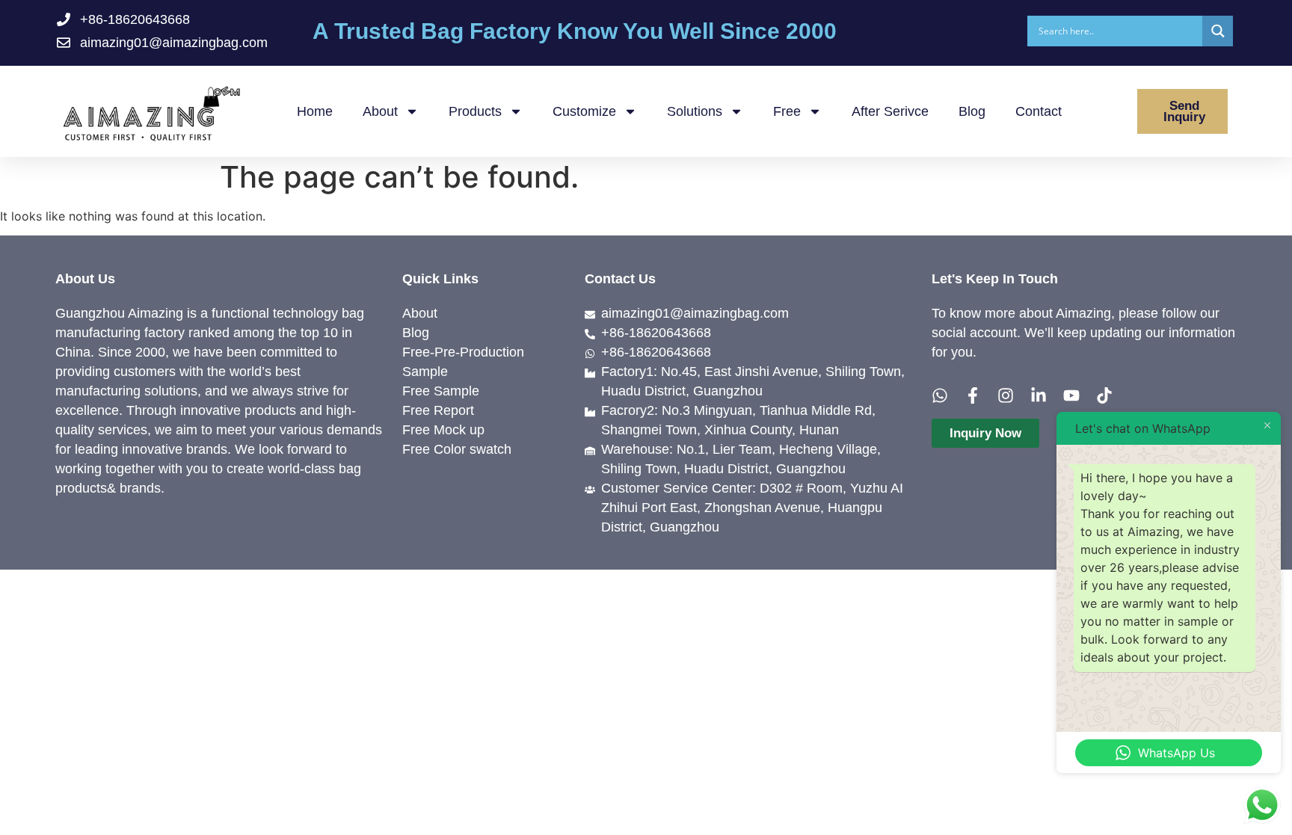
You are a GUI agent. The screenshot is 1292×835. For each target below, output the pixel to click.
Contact (1038, 111)
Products (475, 111)
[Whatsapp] (940, 395)
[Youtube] (1071, 395)
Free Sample (440, 390)
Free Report (438, 410)
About (380, 111)
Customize (584, 111)
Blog (972, 111)
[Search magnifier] (1217, 31)
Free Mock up (443, 429)
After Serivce (890, 111)
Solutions (694, 111)
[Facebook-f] (973, 395)
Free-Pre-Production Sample (463, 362)
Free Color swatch (456, 449)
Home (315, 111)
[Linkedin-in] (1038, 395)
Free (787, 111)
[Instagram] (1005, 395)
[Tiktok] (1104, 395)
